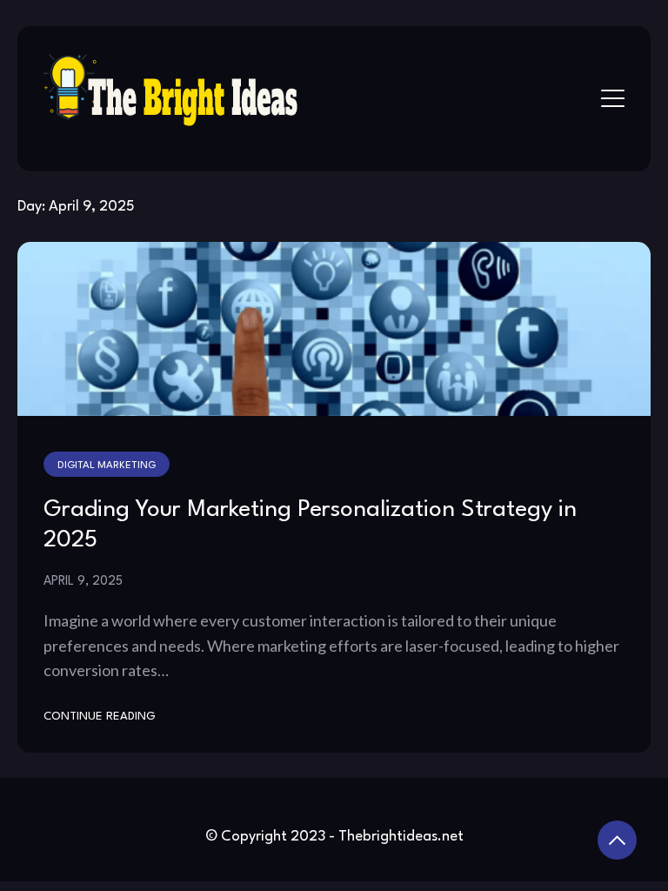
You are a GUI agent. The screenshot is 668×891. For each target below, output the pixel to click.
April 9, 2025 (83, 581)
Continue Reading (99, 716)
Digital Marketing (106, 465)
